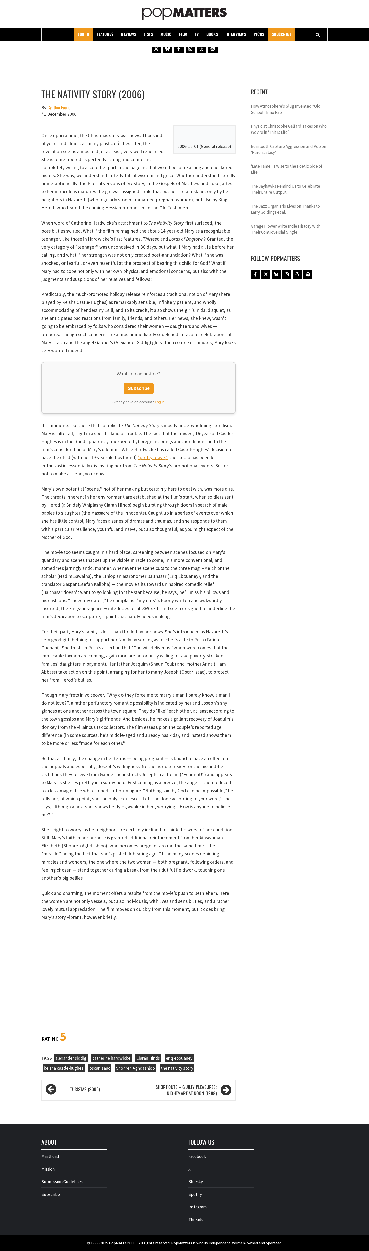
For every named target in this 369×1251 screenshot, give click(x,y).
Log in (160, 402)
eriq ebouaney (179, 1058)
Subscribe (282, 34)
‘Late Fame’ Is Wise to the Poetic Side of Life (286, 169)
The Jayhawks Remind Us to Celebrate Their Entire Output (285, 189)
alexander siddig (70, 1058)
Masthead (50, 1156)
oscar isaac (99, 1068)
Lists (148, 34)
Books (212, 34)
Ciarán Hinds (148, 1058)
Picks (259, 34)
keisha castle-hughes (63, 1068)
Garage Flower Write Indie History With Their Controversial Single (285, 229)
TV (197, 34)
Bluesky (195, 1181)
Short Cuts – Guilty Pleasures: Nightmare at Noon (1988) (186, 1090)
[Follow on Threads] (201, 48)
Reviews (128, 34)
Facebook (197, 1156)
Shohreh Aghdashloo (135, 1068)
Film (183, 34)
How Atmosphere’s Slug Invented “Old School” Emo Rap (286, 109)
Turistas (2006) (85, 1089)
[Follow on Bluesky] (167, 48)
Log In (83, 34)
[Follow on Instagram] (190, 48)
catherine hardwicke (111, 1058)
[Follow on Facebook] (179, 48)
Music (166, 34)
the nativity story (177, 1068)
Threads (195, 1219)
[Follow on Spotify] (213, 48)
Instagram (197, 1207)
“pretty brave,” (153, 457)
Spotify (195, 1194)
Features (105, 34)
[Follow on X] (156, 48)
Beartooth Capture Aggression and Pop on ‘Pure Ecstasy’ (288, 149)
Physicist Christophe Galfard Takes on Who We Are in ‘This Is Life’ (289, 129)
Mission (48, 1169)
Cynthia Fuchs (59, 107)
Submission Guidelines (62, 1181)
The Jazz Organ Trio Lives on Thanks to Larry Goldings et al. (285, 209)
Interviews (235, 34)
